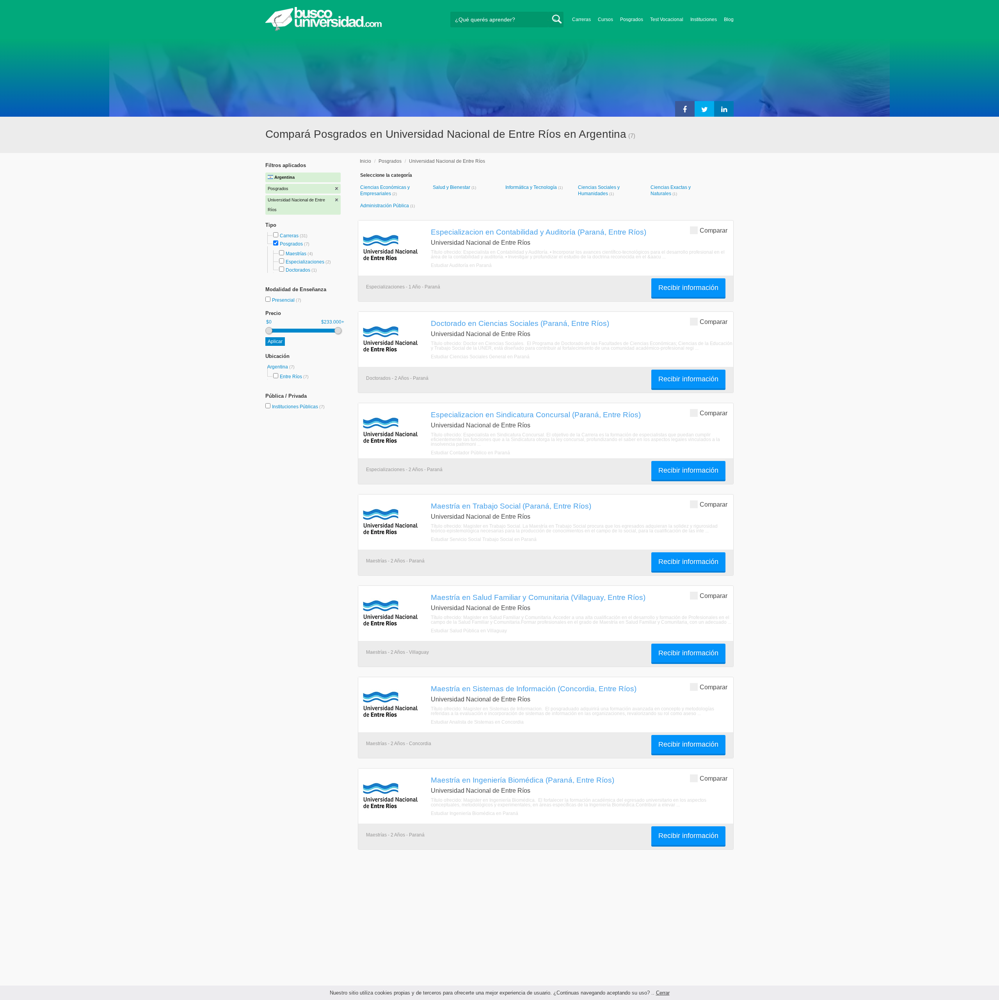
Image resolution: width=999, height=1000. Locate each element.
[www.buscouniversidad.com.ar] (323, 29)
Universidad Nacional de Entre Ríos (447, 161)
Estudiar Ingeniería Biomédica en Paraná (474, 813)
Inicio (365, 161)
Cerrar (663, 993)
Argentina (278, 367)
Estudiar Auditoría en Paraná (461, 265)
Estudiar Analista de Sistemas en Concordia (477, 722)
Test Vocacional (666, 19)
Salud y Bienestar (452, 187)
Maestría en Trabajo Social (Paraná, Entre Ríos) (511, 506)
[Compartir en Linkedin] (724, 109)
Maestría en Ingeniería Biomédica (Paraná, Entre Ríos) (522, 780)
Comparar (713, 230)
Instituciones (703, 19)
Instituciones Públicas (298, 406)
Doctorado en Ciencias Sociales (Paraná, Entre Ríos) (520, 323)
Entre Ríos (291, 376)
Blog (729, 19)
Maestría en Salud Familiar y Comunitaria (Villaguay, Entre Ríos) (538, 597)
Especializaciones (305, 262)
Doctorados (298, 270)
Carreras (581, 19)
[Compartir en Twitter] (704, 109)
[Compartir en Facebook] (685, 109)
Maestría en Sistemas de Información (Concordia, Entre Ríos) (533, 688)
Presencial (284, 300)
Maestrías (296, 253)
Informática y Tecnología (531, 187)
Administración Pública (385, 205)
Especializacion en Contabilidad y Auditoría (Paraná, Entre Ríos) (538, 232)
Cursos (605, 19)
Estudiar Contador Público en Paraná (470, 453)
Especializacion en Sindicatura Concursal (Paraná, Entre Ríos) (536, 414)
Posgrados (631, 19)
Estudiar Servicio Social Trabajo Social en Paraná (484, 539)
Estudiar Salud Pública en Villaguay (469, 630)
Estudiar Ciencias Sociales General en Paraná (480, 356)
